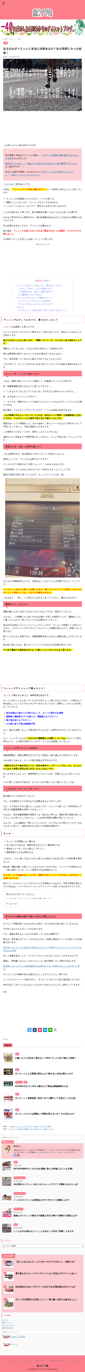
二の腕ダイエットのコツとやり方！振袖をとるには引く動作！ (30, 1126)
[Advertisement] (42, 127)
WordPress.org (7, 1328)
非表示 (46, 281)
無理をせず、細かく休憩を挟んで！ (37, 291)
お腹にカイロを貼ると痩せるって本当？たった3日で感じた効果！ (45, 1058)
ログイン (5, 1320)
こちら (38, 1152)
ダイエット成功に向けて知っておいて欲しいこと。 (44, 310)
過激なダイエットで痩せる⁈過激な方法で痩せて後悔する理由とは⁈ (45, 1215)
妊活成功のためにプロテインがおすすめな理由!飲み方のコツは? (45, 1286)
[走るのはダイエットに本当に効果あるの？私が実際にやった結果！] (45, 1030)
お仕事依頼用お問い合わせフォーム (58, 1360)
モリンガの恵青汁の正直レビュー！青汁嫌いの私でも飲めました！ (47, 1299)
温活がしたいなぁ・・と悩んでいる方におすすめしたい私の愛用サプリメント (41, 163)
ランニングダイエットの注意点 (35, 301)
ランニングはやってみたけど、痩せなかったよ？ (39, 285)
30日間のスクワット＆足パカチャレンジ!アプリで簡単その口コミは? (45, 1184)
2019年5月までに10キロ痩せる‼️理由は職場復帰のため (41, 1086)
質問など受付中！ (40, 1360)
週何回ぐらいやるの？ (31, 294)
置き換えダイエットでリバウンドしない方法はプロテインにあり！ (47, 1273)
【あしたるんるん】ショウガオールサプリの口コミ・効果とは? (45, 1261)
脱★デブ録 (42, 1365)
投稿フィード (7, 1323)
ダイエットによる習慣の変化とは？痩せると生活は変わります (44, 1073)
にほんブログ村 (18, 1336)
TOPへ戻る (73, 1360)
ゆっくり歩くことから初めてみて (35, 288)
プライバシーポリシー (14, 1360)
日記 (6, 1039)
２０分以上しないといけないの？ (36, 304)
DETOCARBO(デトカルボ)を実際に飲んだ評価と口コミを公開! (42, 1168)
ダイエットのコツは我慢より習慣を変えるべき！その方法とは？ (45, 1113)
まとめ (19, 307)
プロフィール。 (28, 1360)
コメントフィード (8, 1325)
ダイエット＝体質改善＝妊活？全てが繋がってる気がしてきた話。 (46, 1098)
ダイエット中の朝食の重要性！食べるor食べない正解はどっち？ (31, 1129)
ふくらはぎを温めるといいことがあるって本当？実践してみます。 (44, 1231)
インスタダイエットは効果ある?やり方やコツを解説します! (41, 1200)
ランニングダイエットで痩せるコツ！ (34, 298)
